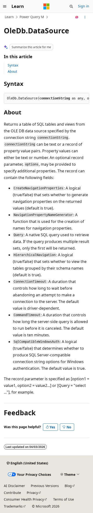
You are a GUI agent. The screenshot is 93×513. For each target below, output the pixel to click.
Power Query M (32, 17)
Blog (68, 485)
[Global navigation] (5, 6)
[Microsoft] (46, 6)
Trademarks (13, 506)
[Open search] (71, 6)
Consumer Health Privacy (24, 499)
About (12, 71)
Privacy (32, 492)
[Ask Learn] (77, 17)
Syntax (13, 65)
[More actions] (85, 17)
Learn (9, 17)
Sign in (83, 6)
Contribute (12, 492)
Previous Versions (45, 485)
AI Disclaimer (14, 485)
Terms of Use (63, 499)
